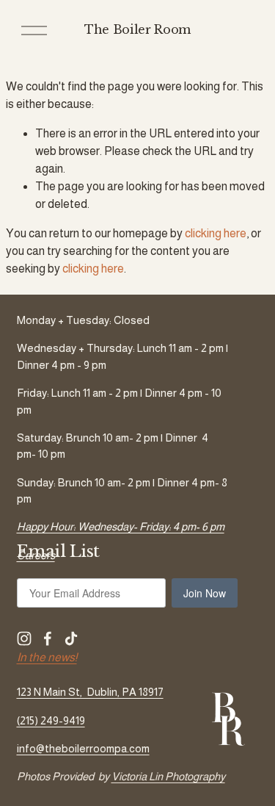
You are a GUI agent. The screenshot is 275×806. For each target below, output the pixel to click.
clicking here (215, 233)
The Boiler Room (137, 29)
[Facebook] (47, 638)
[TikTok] (71, 638)
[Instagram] (24, 638)
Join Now (204, 593)
